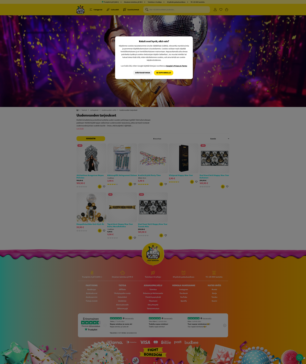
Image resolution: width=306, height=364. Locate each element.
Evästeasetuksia (142, 73)
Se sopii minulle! (163, 73)
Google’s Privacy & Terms (176, 66)
